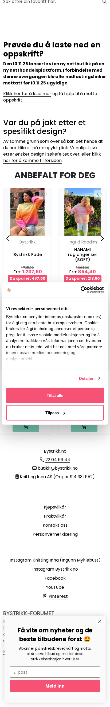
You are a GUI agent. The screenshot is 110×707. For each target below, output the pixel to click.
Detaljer (86, 378)
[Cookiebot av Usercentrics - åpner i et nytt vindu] (80, 289)
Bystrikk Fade (27, 254)
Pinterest (58, 596)
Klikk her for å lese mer (27, 94)
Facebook (55, 578)
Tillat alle (55, 395)
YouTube (55, 587)
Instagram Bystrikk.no (55, 569)
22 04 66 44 (57, 460)
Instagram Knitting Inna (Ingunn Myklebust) (55, 560)
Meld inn (55, 686)
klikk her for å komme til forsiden (52, 157)
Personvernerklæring (55, 534)
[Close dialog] (100, 621)
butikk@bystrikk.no (58, 468)
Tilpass (52, 413)
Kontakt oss (55, 525)
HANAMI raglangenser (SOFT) (82, 254)
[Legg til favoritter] (44, 195)
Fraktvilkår (55, 516)
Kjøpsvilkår (55, 507)
